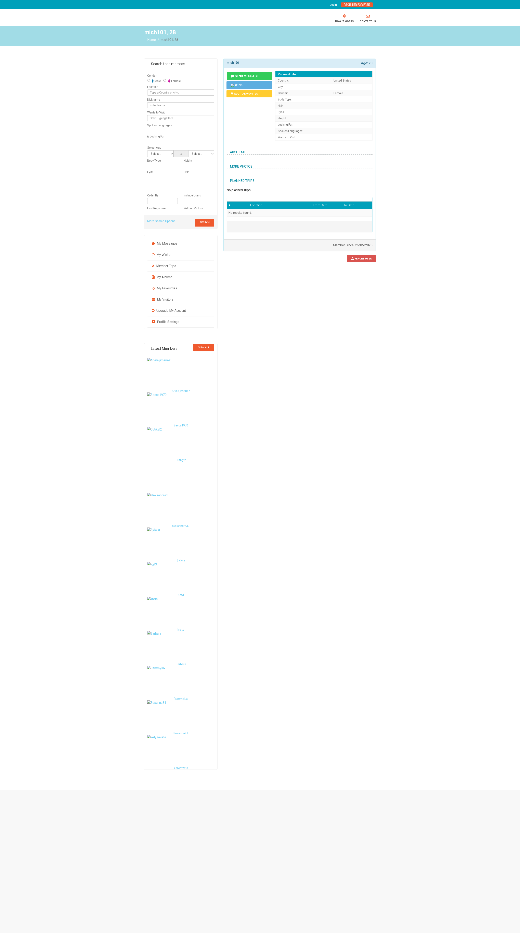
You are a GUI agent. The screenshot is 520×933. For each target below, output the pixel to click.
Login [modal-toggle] (333, 4)
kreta (181, 629)
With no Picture (193, 208)
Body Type (154, 160)
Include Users (192, 195)
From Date (320, 205)
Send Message (246, 76)
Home (151, 39)
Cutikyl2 (181, 460)
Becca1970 (181, 425)
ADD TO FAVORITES (245, 93)
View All (204, 347)
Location (152, 86)
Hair (186, 171)
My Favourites (166, 288)
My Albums (164, 277)
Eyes (150, 171)
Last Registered (157, 208)
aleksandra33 (181, 526)
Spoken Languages (159, 125)
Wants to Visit (156, 112)
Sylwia (181, 560)
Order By (152, 195)
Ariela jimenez (181, 390)
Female (176, 81)
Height (188, 160)
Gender (152, 75)
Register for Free (357, 4)
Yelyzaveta (181, 768)
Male (157, 81)
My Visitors (164, 299)
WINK (238, 85)
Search (205, 222)
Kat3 (181, 595)
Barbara (181, 664)
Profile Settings (167, 322)
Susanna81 (180, 733)
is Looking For (156, 136)
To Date (348, 205)
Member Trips (165, 266)
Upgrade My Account (171, 311)
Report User (363, 258)
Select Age (154, 147)
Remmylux (181, 698)
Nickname (153, 99)
